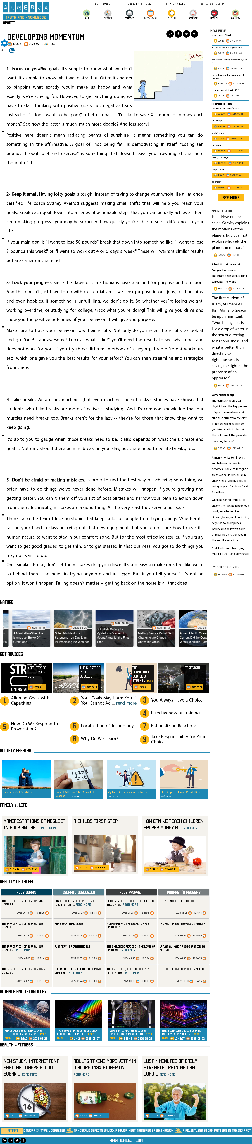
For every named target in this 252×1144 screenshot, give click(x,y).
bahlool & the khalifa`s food (225, 108)
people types (218, 169)
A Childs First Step (96, 821)
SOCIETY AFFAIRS (15, 750)
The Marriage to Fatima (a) (176, 900)
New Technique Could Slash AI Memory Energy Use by (181, 1034)
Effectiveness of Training (175, 713)
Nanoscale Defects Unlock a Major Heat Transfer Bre (25, 1034)
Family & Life (176, 3)
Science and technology (23, 991)
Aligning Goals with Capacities (30, 701)
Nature (6, 602)
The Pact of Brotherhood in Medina (182, 923)
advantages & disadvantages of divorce (228, 77)
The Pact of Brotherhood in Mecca (181, 969)
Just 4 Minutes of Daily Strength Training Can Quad (170, 1067)
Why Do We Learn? (99, 739)
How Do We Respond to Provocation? (34, 726)
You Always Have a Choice (177, 700)
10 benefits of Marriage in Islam (227, 47)
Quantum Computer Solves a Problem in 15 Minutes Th (131, 1034)
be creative (217, 182)
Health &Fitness (16, 1045)
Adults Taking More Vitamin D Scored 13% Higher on (105, 1067)
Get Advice (102, 3)
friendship (217, 120)
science (193, 18)
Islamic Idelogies (79, 892)
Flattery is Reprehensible (72, 946)
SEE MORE (231, 197)
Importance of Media (222, 35)
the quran (217, 145)
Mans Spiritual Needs (68, 923)
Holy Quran (26, 892)
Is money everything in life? (225, 90)
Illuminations (221, 103)
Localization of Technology (107, 726)
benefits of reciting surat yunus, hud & (229, 61)
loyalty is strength (220, 157)
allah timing (218, 133)
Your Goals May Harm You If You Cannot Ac (109, 701)
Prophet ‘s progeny (184, 892)
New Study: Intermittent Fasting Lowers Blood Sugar (31, 1067)
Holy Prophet (131, 892)
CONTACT (129, 18)
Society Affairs (139, 3)
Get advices (11, 654)
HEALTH (214, 18)
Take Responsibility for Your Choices (178, 739)
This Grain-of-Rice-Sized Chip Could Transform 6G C (77, 1034)
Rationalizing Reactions (174, 726)
